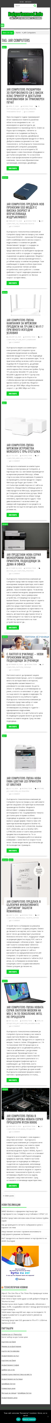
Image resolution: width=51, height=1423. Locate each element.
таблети (29, 918)
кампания (31, 340)
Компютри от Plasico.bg (12, 1334)
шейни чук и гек (8, 1370)
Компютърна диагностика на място (17, 1374)
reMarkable (20, 918)
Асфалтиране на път (10, 1356)
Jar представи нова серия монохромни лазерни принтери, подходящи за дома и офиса (24, 559)
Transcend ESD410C (26, 224)
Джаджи (5, 178)
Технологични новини (16, 1287)
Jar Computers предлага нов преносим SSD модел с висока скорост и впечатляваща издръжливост (25, 210)
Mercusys (19, 458)
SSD (17, 224)
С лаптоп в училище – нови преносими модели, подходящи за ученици (25, 657)
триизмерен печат (14, 112)
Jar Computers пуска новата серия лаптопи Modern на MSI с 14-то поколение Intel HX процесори (25, 1012)
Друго (4, 47)
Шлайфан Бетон (8, 1384)
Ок (18, 1419)
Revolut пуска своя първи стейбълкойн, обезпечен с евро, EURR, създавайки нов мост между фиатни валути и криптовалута (25, 1307)
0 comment (30, 112)
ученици (27, 667)
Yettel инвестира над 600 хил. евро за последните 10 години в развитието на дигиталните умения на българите (24, 1315)
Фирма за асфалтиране (11, 1346)
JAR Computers (22, 109)
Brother (10, 571)
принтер (32, 109)
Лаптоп (4, 637)
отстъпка (28, 458)
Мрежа (4, 292)
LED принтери (24, 791)
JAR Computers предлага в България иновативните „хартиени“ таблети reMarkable (24, 906)
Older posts (9, 1196)
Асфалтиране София (10, 1365)
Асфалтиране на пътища (12, 1379)
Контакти (28, 2)
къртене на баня (9, 1342)
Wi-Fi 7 (24, 340)
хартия (36, 918)
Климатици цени (8, 1388)
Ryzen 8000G (21, 1129)
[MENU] (2, 25)
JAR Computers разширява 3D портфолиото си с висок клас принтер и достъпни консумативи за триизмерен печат (25, 95)
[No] (48, 1416)
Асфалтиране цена (9, 1398)
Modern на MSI (34, 1023)
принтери (30, 571)
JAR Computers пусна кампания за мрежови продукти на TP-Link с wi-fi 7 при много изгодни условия (25, 326)
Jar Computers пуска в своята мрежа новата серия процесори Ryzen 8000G (25, 1118)
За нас (22, 2)
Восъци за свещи (9, 1393)
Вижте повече (29, 1419)
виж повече (13, 168)
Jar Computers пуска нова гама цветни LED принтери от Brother (24, 781)
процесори (30, 1129)
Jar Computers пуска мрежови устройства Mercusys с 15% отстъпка (23, 448)
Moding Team (27, 106)
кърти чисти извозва (10, 1351)
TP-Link (18, 340)
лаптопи (19, 667)
